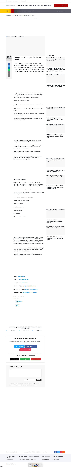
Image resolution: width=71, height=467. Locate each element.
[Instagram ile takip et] (61, 452)
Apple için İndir (15, 359)
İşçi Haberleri (56, 459)
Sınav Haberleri (10, 459)
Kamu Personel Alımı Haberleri (11, 457)
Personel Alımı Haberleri (58, 456)
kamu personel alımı (19, 301)
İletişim (33, 452)
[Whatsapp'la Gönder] (9, 70)
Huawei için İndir (35, 359)
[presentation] (9, 11)
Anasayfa (25, 452)
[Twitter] (9, 66)
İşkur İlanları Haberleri (23, 456)
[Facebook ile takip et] (55, 452)
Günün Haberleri (15, 1)
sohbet (1, 466)
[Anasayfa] (6, 1)
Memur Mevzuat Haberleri (24, 459)
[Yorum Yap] (9, 76)
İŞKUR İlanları (32, 5)
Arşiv (20, 1)
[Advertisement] (35, 26)
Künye (30, 452)
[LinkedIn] (9, 68)
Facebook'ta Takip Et (31, 346)
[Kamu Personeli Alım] (10, 5)
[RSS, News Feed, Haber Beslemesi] (63, 452)
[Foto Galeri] (64, 1)
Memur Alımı (40, 5)
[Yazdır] (9, 74)
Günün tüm (61, 11)
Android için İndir (25, 359)
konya (17, 302)
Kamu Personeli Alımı (22, 5)
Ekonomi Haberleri (45, 459)
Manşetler (10, 1)
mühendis (17, 304)
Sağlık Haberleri (33, 459)
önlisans (17, 306)
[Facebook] (9, 64)
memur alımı (18, 300)
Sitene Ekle (24, 1)
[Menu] (55, 6)
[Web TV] (61, 1)
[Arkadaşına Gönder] (9, 72)
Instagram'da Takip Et (25, 349)
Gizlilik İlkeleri (38, 452)
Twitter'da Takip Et (19, 346)
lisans (17, 305)
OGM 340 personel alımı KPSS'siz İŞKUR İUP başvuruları (31, 11)
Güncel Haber (47, 5)
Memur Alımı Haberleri (34, 456)
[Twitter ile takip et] (58, 452)
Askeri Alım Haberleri (46, 456)
